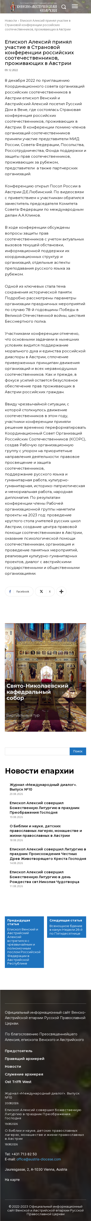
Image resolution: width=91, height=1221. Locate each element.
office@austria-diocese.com (39, 1159)
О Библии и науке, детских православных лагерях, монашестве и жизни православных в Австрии (46, 831)
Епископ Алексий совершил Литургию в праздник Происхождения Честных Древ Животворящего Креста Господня (48, 854)
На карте (12, 1179)
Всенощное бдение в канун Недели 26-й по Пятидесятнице (66, 929)
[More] (61, 591)
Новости (11, 20)
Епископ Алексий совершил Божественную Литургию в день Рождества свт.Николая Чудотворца (44, 877)
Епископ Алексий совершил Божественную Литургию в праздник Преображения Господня (45, 808)
